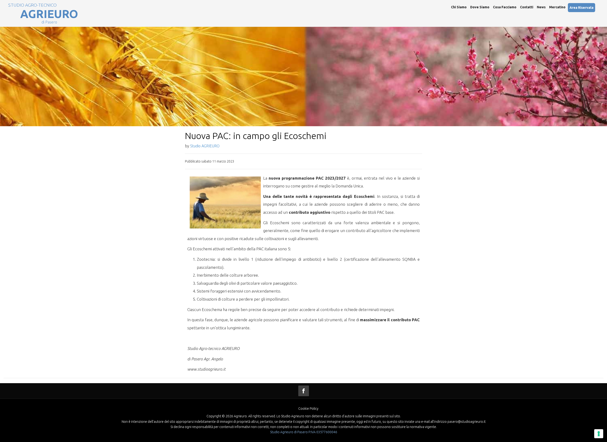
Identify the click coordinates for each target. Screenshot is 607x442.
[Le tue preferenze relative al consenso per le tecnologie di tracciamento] (598, 433)
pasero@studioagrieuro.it (466, 421)
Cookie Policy (308, 408)
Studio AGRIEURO (205, 146)
